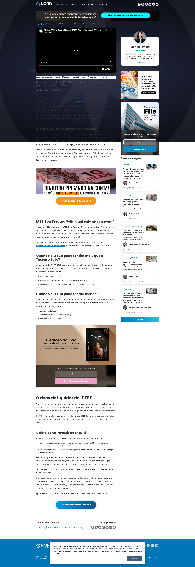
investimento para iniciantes (71, 527)
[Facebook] (139, 4)
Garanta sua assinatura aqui (76, 504)
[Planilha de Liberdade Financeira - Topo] (97, 15)
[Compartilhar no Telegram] (107, 527)
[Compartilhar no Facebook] (92, 527)
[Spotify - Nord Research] (156, 545)
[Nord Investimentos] (44, 4)
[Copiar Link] (114, 527)
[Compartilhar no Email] (110, 527)
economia (128, 195)
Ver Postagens (139, 62)
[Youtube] (153, 4)
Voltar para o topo (151, 557)
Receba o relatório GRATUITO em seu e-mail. (140, 135)
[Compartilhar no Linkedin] (99, 527)
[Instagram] (142, 4)
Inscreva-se (103, 4)
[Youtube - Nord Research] (152, 545)
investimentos (53, 527)
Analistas (73, 4)
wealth (127, 165)
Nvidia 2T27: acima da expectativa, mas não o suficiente (133, 232)
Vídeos (82, 4)
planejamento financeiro (134, 257)
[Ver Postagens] (140, 37)
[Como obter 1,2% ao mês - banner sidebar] (140, 85)
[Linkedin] (149, 4)
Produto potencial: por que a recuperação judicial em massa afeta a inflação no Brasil (133, 202)
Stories (90, 4)
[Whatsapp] (146, 4)
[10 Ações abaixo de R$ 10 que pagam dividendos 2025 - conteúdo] (76, 188)
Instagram (140, 50)
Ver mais (140, 319)
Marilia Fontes (42, 90)
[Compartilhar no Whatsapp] (103, 527)
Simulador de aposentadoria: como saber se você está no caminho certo (132, 264)
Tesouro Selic (79, 101)
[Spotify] (157, 4)
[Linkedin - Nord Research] (148, 545)
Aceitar (134, 558)
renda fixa (41, 527)
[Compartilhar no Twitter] (96, 527)
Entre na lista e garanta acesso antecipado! (76, 368)
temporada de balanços (133, 226)
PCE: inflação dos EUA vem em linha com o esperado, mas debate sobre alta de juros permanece (133, 295)
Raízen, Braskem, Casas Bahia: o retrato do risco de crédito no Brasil (133, 171)
